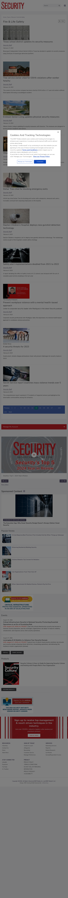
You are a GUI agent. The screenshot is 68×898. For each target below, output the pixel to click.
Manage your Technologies (25, 161)
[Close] (58, 132)
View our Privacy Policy (41, 157)
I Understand (40, 161)
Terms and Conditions (30, 150)
